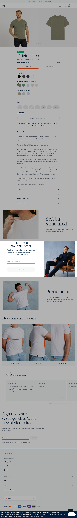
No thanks (21, 276)
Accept (72, 514)
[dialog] (38, 259)
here (41, 516)
